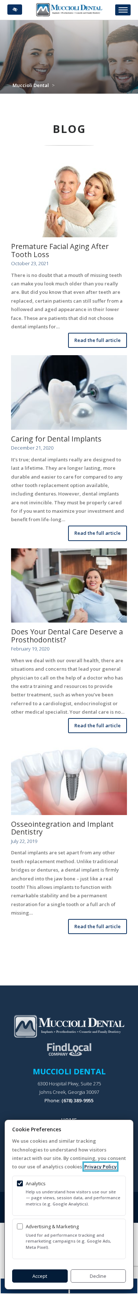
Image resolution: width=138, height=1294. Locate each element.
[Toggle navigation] (123, 9)
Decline (98, 1276)
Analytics (36, 1183)
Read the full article (97, 340)
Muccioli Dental (31, 85)
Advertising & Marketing (52, 1226)
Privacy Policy (100, 1166)
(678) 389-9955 (77, 1100)
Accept (39, 1276)
